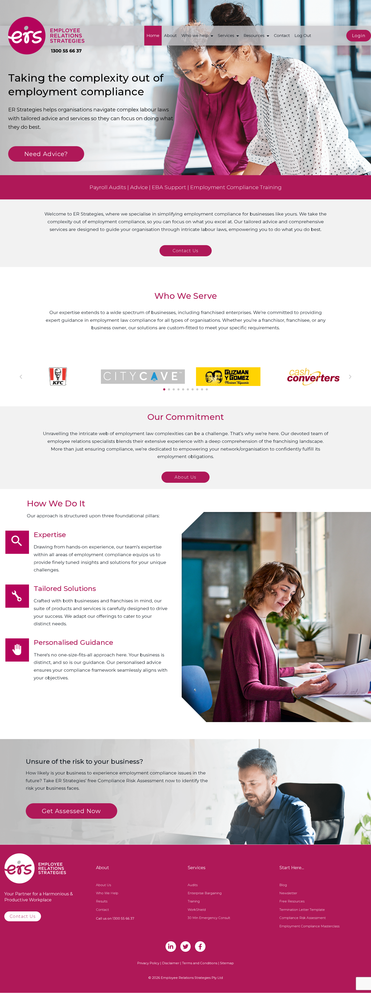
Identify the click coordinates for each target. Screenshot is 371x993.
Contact (282, 35)
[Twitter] (185, 946)
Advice (139, 187)
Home (153, 35)
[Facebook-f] (200, 946)
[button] (21, 377)
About (170, 35)
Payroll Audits (108, 187)
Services (226, 35)
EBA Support (169, 187)
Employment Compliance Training (236, 187)
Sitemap (227, 963)
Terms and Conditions (199, 963)
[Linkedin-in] (171, 946)
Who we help (194, 35)
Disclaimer (170, 963)
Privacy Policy (148, 963)
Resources (254, 35)
